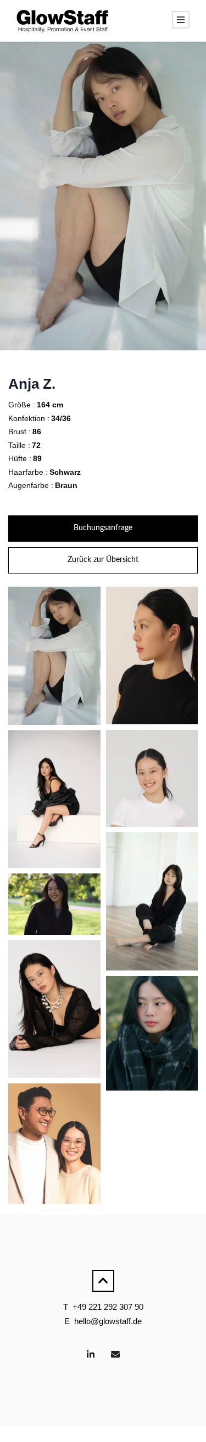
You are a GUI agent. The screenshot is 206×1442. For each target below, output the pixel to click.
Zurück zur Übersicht (103, 560)
